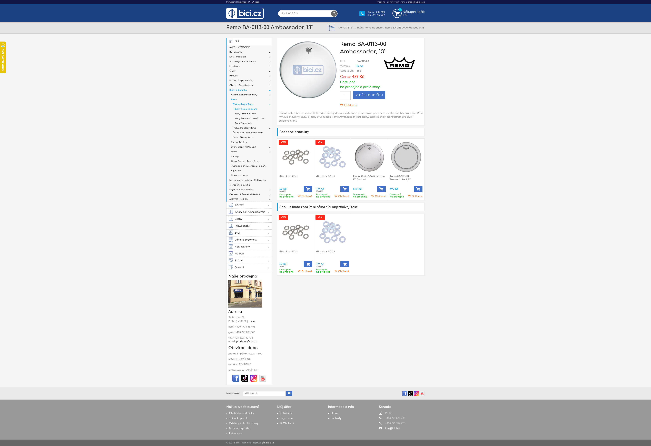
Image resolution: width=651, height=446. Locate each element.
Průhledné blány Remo (244, 128)
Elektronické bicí (237, 57)
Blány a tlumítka (238, 90)
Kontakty (336, 418)
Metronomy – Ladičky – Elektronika (247, 180)
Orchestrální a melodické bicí (244, 194)
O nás (334, 413)
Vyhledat (334, 13)
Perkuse (233, 76)
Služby (238, 260)
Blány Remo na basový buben (249, 118)
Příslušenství (242, 226)
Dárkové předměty (245, 240)
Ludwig (235, 156)
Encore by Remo (239, 142)
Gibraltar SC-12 (325, 176)
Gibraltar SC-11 (288, 176)
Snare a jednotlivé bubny (242, 61)
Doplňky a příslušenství (241, 190)
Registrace (242, 2)
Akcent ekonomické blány (244, 95)
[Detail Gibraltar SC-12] (332, 157)
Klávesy (239, 205)
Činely (232, 71)
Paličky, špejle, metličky (241, 80)
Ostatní (239, 267)
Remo (234, 99)
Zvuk (237, 233)
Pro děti (239, 253)
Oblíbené (256, 2)
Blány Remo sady (243, 123)
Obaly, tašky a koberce (241, 85)
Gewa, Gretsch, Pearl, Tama (245, 161)
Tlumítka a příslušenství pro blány (248, 166)
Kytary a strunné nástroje (249, 212)
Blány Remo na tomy (245, 114)
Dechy (238, 219)
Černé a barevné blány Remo (248, 133)
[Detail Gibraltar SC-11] (295, 157)
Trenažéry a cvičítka (239, 185)
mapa (251, 321)
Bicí (236, 41)
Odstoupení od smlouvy (243, 423)
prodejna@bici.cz (416, 2)
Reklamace (235, 433)
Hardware (234, 66)
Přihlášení (231, 2)
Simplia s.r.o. (268, 443)
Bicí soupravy (236, 52)
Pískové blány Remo (243, 104)
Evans (234, 152)
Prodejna (381, 2)
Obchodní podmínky (241, 413)
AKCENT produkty (238, 199)
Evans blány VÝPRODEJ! (243, 147)
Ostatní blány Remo (243, 137)
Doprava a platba (239, 428)
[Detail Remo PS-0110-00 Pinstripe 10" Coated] (369, 157)
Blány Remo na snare (245, 109)
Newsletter (233, 393)
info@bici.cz (392, 428)
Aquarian (236, 171)
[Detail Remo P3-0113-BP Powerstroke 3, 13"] (406, 157)
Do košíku (308, 189)
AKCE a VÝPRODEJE (239, 47)
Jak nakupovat (238, 418)
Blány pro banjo (239, 175)
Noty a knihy (242, 246)
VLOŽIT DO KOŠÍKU (369, 95)
